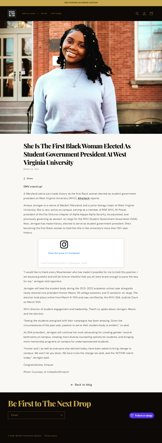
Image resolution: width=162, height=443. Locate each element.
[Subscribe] (61, 415)
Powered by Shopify (32, 436)
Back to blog (83, 385)
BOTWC (19, 436)
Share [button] (30, 178)
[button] (29, 13)
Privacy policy (50, 436)
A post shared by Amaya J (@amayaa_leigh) (64, 263)
